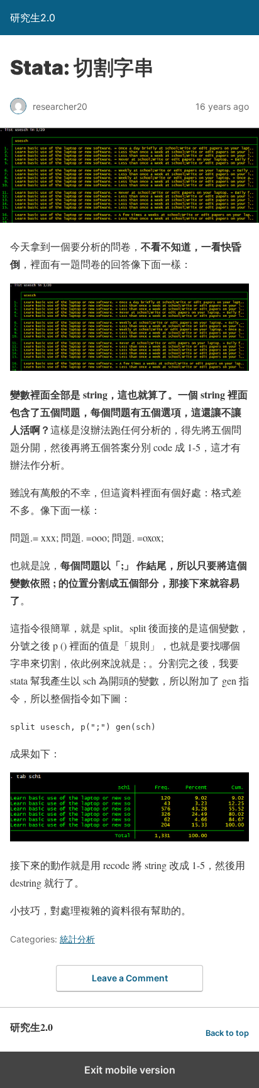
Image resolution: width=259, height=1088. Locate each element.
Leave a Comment (130, 978)
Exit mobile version (129, 1070)
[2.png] (129, 837)
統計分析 (77, 939)
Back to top (227, 1033)
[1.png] (129, 366)
